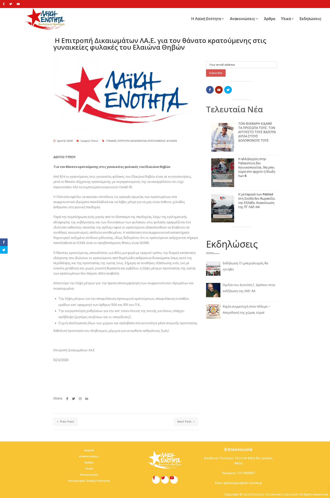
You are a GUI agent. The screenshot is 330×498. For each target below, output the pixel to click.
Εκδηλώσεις (310, 18)
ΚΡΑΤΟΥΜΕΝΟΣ (156, 141)
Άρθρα (269, 18)
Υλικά (286, 18)
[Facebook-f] (156, 480)
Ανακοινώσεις (242, 18)
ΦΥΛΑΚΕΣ (172, 141)
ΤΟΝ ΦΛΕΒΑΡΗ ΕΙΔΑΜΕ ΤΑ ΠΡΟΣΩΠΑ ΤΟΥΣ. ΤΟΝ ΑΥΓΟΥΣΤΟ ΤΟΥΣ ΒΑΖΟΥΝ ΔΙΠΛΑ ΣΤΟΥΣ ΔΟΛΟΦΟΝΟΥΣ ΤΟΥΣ (257, 132)
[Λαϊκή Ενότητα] (46, 19)
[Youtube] (18, 4)
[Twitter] (10, 4)
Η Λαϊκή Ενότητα (206, 18)
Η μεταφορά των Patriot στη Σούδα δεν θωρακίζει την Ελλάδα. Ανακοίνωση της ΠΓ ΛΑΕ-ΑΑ (256, 200)
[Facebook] (4, 4)
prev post (66, 422)
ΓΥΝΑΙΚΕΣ (111, 141)
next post (184, 422)
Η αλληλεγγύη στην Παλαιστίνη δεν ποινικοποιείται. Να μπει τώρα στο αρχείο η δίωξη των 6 (256, 167)
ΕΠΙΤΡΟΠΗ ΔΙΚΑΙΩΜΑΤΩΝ (132, 141)
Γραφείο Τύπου (89, 141)
